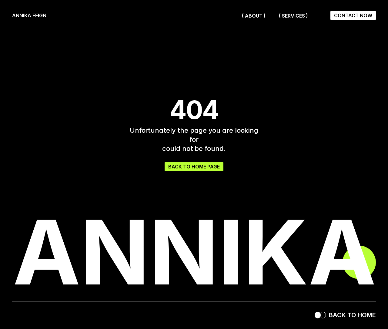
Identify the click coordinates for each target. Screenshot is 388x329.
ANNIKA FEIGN (30, 15)
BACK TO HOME (352, 315)
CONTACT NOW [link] (353, 15)
